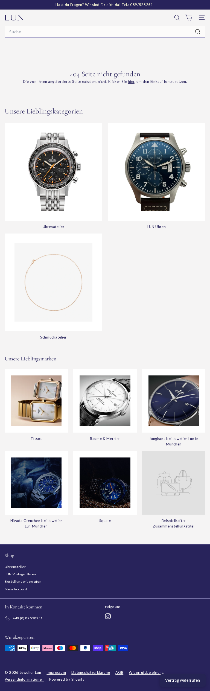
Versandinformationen (24, 679)
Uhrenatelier (15, 567)
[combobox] (105, 32)
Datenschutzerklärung (90, 672)
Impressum (56, 672)
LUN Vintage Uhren (20, 574)
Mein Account (16, 589)
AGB (119, 672)
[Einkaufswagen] (188, 18)
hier (131, 81)
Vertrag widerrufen (182, 680)
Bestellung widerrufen (23, 581)
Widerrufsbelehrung (146, 672)
